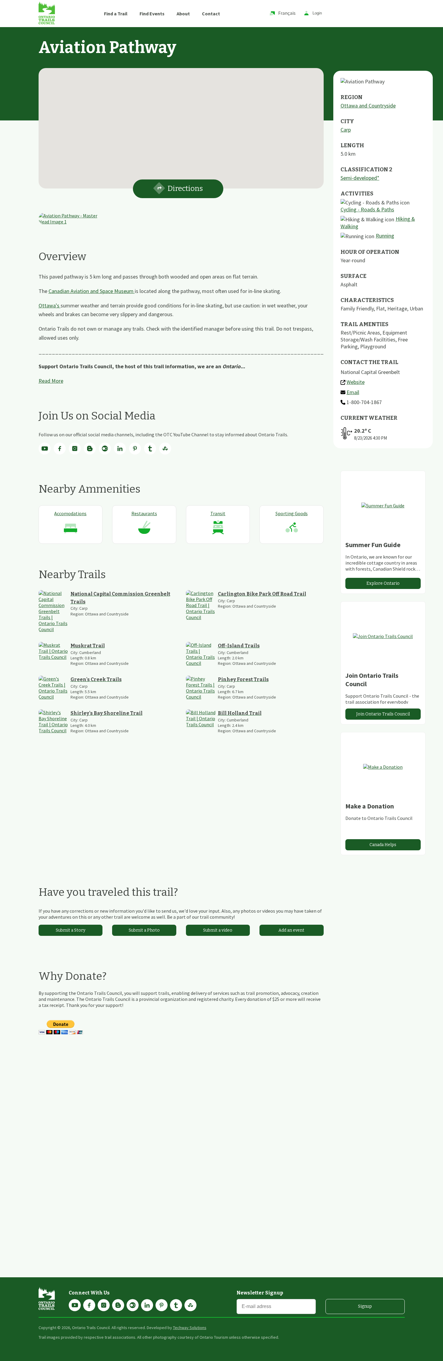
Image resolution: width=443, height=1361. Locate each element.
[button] (181, 124)
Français (287, 13)
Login (317, 13)
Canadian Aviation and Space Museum (92, 291)
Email (353, 392)
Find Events (152, 14)
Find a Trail (115, 14)
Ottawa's (50, 305)
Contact (211, 14)
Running (385, 235)
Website (356, 381)
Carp (346, 129)
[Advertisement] (181, 810)
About (183, 14)
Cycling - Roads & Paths (367, 209)
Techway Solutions (189, 1327)
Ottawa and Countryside (368, 105)
